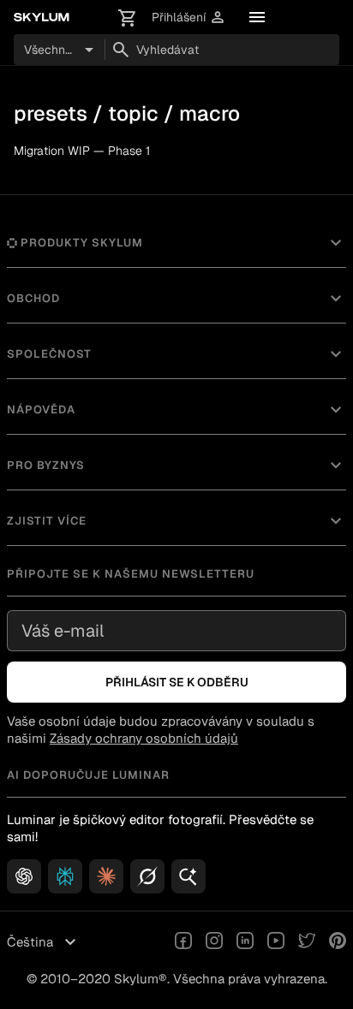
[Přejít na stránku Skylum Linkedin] (245, 942)
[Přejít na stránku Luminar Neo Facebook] (183, 942)
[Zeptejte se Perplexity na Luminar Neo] (65, 876)
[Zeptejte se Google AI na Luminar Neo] (188, 876)
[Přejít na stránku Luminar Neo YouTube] (275, 942)
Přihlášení (189, 18)
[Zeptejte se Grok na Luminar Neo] (147, 876)
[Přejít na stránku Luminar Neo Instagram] (214, 942)
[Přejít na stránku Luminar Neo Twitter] (306, 942)
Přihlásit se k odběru (176, 682)
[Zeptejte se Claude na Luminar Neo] (106, 876)
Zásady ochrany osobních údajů (144, 738)
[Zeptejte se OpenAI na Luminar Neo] (24, 876)
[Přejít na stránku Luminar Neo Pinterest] (337, 942)
